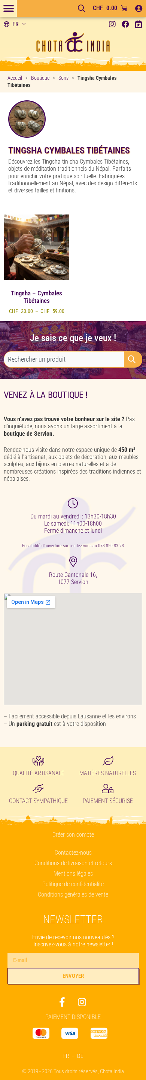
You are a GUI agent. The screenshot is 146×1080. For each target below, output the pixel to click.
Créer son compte (73, 834)
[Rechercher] (133, 359)
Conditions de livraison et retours (73, 863)
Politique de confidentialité (73, 884)
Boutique (40, 78)
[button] (8, 8)
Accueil (14, 78)
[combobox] (64, 359)
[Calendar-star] (138, 24)
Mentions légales (73, 873)
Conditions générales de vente (73, 894)
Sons (63, 78)
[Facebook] (125, 24)
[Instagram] (112, 24)
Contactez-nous (73, 852)
